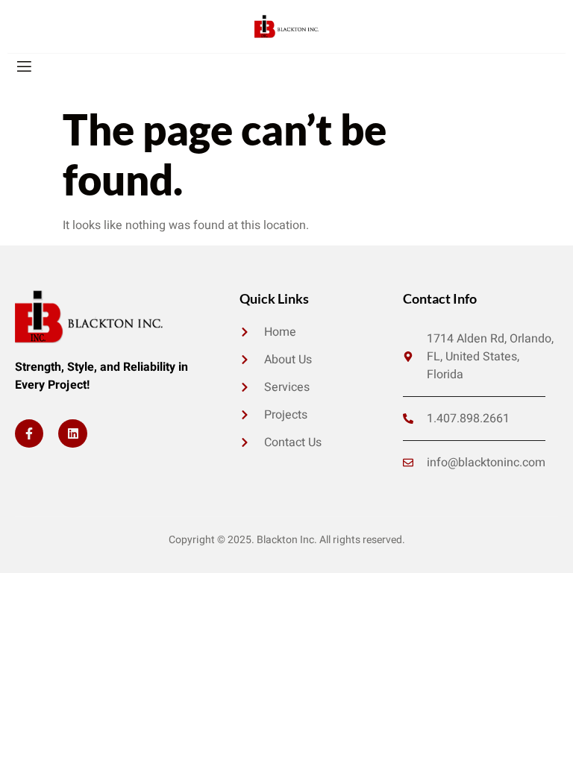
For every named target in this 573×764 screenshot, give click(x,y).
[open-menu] (23, 66)
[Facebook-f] (29, 433)
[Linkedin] (72, 433)
